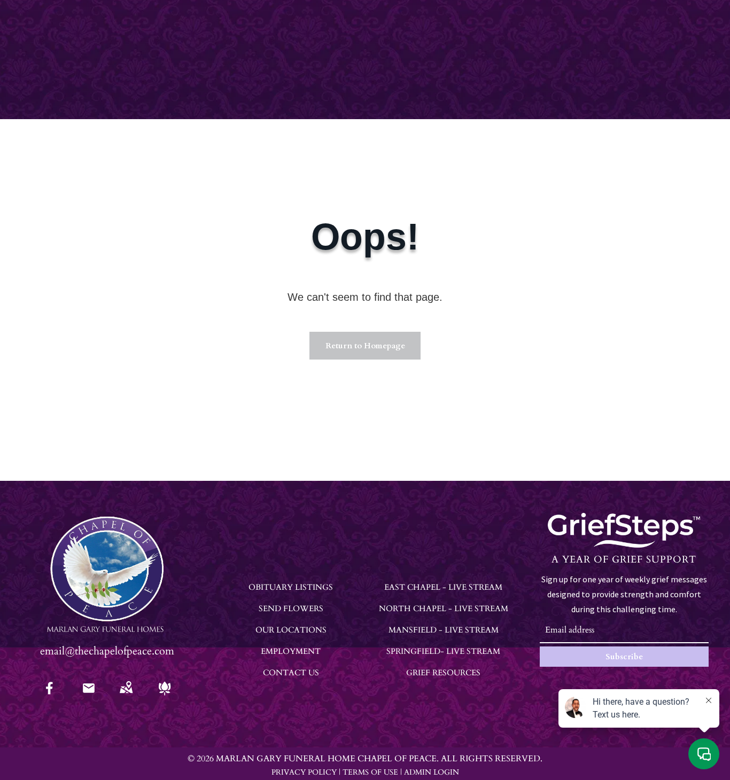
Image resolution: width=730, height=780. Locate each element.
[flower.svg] (164, 695)
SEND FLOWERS (291, 608)
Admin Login (431, 772)
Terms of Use (370, 772)
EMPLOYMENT (291, 651)
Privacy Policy (304, 772)
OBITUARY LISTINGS (290, 587)
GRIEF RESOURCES (443, 672)
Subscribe (624, 656)
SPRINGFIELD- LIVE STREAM (443, 651)
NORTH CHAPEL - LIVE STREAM (443, 608)
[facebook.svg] (49, 695)
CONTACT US (291, 672)
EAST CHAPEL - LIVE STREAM (443, 587)
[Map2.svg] (126, 695)
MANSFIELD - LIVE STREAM (444, 630)
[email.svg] (89, 691)
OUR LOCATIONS (291, 630)
